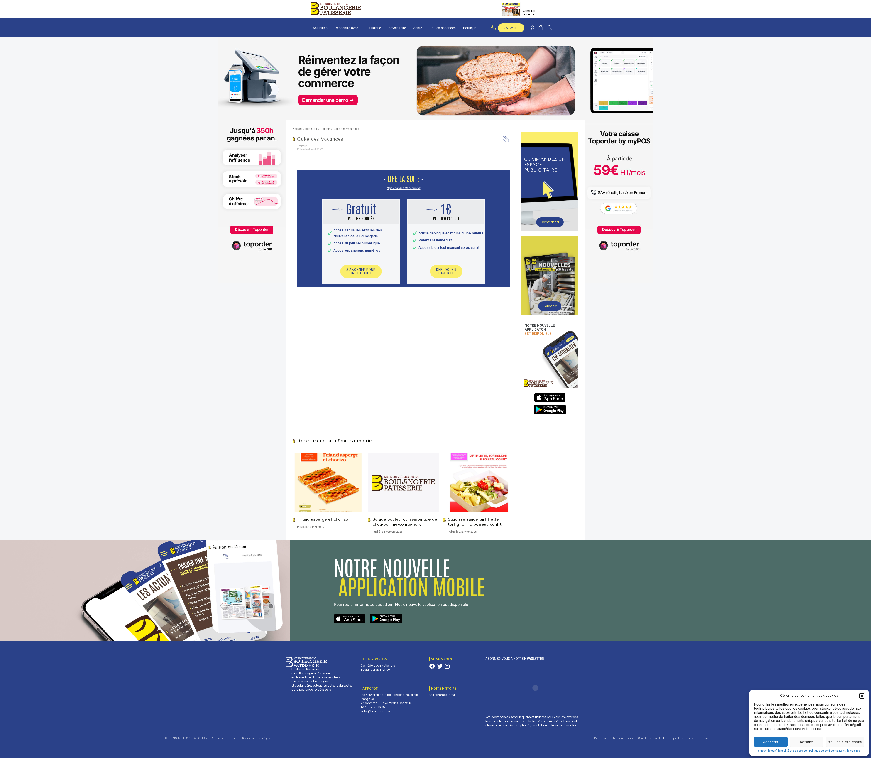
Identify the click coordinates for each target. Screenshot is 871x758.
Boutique (469, 28)
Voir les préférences (845, 742)
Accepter (770, 742)
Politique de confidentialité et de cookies (781, 750)
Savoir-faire (397, 28)
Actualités (320, 28)
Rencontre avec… (347, 28)
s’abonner (511, 28)
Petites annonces (443, 28)
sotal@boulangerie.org (377, 711)
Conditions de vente (649, 738)
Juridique (374, 28)
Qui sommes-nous (442, 695)
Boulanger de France (375, 670)
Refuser (806, 742)
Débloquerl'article (446, 271)
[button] (862, 695)
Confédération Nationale (378, 665)
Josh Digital (264, 738)
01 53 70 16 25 (376, 707)
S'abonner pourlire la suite (361, 271)
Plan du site (601, 738)
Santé (417, 28)
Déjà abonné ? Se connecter (404, 188)
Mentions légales (623, 738)
